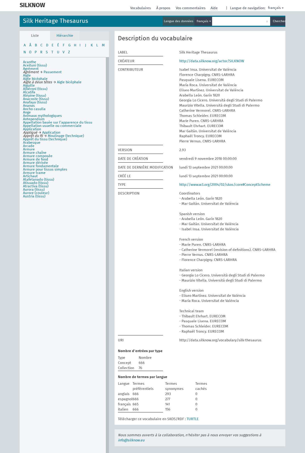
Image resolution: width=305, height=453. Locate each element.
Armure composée (37, 156)
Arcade (28, 146)
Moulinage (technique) (66, 136)
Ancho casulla (34, 109)
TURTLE (193, 419)
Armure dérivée (35, 163)
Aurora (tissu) (34, 189)
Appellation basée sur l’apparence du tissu (57, 122)
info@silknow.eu (131, 440)
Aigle (27, 75)
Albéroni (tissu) (35, 89)
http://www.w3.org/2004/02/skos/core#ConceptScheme (224, 184)
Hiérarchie (64, 35)
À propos (163, 8)
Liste (35, 35)
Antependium (34, 119)
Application (32, 129)
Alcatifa (29, 92)
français (274, 8)
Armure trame (34, 173)
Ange (27, 112)
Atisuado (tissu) (35, 183)
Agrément (31, 69)
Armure (29, 149)
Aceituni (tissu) (35, 65)
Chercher (279, 21)
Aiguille (29, 85)
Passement (53, 72)
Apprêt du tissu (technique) (45, 139)
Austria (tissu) (34, 196)
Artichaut (30, 176)
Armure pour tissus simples (45, 169)
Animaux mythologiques (42, 116)
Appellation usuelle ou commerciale (52, 126)
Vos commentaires (191, 8)
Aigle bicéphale (35, 79)
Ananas (29, 105)
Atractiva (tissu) (35, 186)
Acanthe (29, 62)
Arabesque (31, 142)
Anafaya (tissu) (35, 102)
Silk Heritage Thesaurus (55, 21)
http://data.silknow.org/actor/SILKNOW (211, 61)
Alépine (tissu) (34, 95)
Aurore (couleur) (36, 193)
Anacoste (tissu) (36, 99)
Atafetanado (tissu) (38, 179)
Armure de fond (35, 159)
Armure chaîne (34, 152)
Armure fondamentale (41, 166)
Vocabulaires (141, 8)
